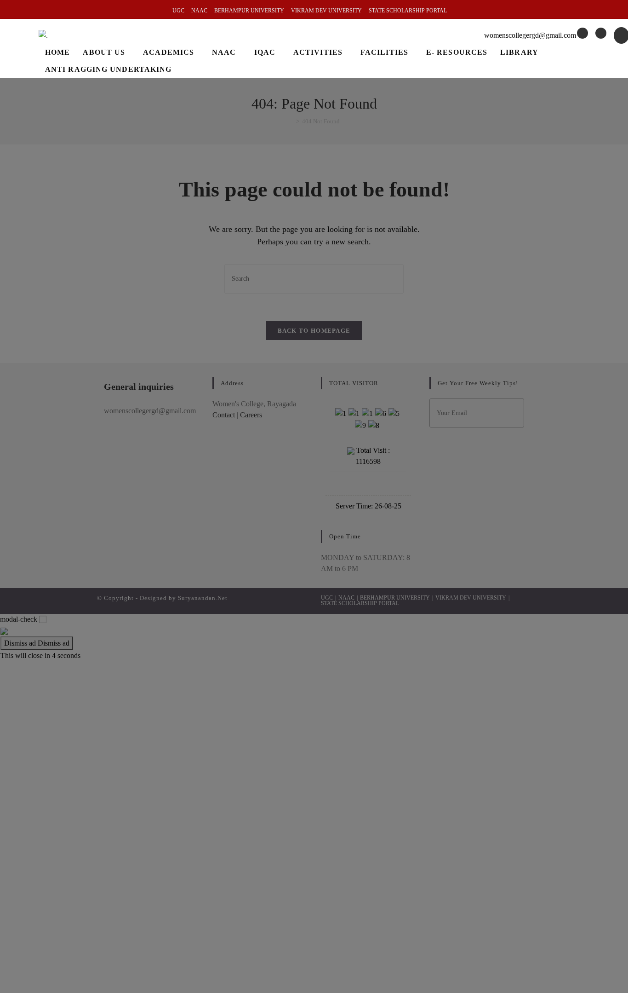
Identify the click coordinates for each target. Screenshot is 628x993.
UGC (178, 10)
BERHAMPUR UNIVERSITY (249, 10)
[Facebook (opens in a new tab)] (582, 33)
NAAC (199, 10)
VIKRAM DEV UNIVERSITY (326, 10)
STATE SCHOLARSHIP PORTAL (408, 10)
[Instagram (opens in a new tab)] (600, 33)
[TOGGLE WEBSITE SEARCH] (187, 69)
